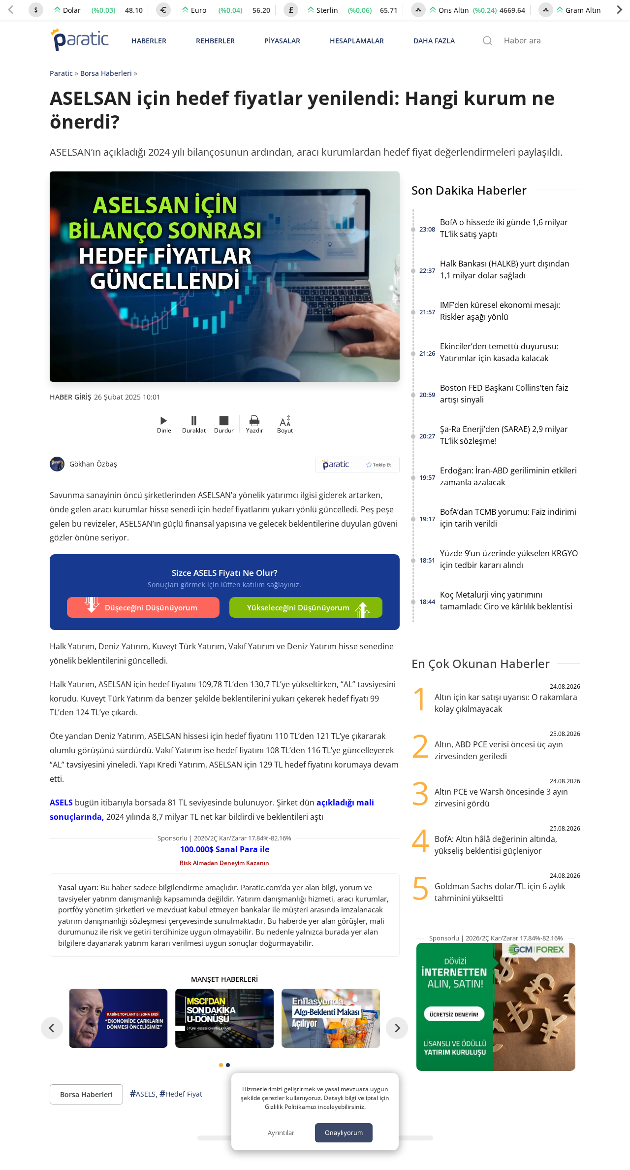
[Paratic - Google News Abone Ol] (357, 468)
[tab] (221, 1065)
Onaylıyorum (344, 1133)
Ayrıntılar (281, 1132)
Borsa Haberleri (106, 73)
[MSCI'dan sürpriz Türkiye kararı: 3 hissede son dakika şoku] (224, 1018)
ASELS (61, 802)
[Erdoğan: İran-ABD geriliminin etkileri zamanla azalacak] (118, 1018)
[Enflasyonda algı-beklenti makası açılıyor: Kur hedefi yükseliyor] (331, 1018)
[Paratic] (79, 41)
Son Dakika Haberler (469, 190)
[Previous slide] (11, 10)
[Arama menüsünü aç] (487, 40)
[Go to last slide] (52, 1028)
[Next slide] (619, 10)
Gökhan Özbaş (93, 463)
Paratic (61, 73)
